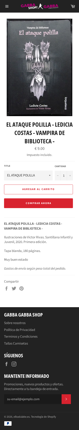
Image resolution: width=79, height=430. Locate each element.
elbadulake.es (22, 417)
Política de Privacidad (19, 329)
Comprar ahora (38, 203)
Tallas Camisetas (16, 343)
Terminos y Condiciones (20, 336)
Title (7, 166)
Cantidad (60, 166)
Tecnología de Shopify (43, 417)
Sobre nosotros (15, 323)
